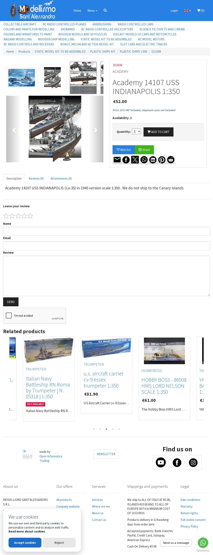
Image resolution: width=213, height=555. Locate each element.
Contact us (99, 520)
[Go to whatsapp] (203, 543)
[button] (105, 10)
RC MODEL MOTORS (151, 39)
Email (7, 238)
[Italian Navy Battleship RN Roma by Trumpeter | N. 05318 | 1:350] (48, 350)
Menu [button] (91, 10)
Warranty (186, 506)
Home (77, 10)
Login (174, 10)
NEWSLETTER (106, 454)
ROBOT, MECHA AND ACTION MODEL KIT (87, 44)
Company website (68, 506)
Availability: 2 (122, 118)
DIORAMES (68, 29)
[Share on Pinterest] (161, 159)
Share (146, 150)
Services (97, 500)
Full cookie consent (193, 520)
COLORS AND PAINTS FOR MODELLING (29, 29)
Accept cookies (25, 543)
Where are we (101, 506)
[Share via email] (117, 159)
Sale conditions (190, 500)
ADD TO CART (160, 132)
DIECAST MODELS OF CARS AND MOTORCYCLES (144, 34)
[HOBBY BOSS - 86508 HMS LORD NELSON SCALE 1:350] (164, 351)
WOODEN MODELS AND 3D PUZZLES (82, 34)
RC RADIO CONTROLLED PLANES (64, 24)
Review (8, 253)
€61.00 (149, 400)
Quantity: (124, 132)
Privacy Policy (189, 526)
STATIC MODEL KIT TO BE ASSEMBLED (106, 39)
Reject (59, 543)
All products (64, 500)
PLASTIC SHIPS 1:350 (133, 51)
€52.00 (120, 101)
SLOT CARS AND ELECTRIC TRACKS (143, 44)
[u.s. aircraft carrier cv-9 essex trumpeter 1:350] (106, 348)
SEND (11, 302)
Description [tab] (14, 178)
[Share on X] (135, 159)
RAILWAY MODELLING (18, 39)
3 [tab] (106, 429)
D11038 (156, 51)
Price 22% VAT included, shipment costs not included (144, 110)
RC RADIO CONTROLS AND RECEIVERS (29, 44)
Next (207, 381)
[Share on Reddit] (170, 159)
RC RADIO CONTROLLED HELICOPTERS (107, 29)
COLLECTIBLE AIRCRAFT (20, 24)
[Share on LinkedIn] (152, 159)
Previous (6, 381)
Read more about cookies (27, 531)
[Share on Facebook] (126, 159)
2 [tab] (100, 429)
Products (24, 51)
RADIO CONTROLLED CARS (136, 24)
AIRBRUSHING (102, 24)
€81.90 (91, 394)
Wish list (125, 150)
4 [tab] (113, 429)
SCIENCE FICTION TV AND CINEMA (162, 29)
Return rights (189, 513)
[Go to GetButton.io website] (203, 550)
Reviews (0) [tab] (36, 178)
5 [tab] (119, 429)
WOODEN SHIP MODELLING (56, 39)
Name (7, 224)
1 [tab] (94, 429)
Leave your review (16, 206)
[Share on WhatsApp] (144, 159)
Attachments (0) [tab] (61, 178)
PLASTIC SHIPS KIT (102, 51)
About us (98, 513)
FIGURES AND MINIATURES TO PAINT (28, 34)
